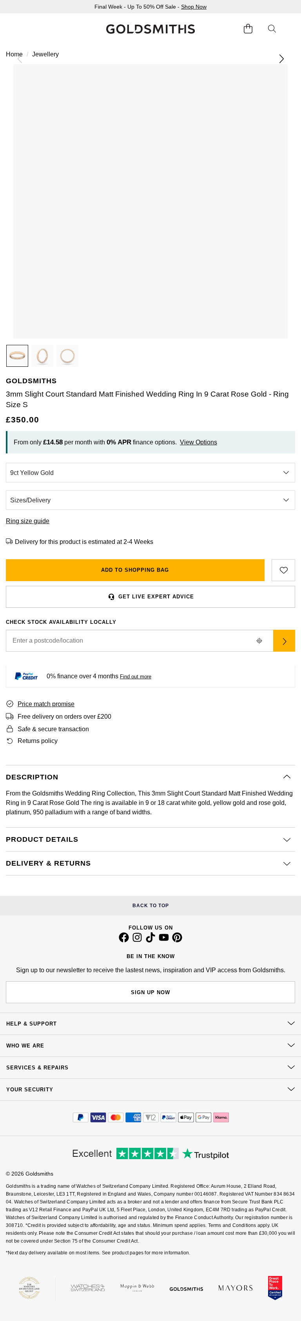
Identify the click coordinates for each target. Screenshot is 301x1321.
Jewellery (45, 54)
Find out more (135, 677)
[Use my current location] (259, 641)
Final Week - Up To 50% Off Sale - (150, 7)
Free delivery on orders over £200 (64, 716)
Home (14, 54)
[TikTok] (150, 940)
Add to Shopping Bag (135, 570)
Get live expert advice (156, 597)
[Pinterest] (177, 940)
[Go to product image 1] (17, 356)
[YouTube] (163, 940)
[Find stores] (284, 641)
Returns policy (38, 741)
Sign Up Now (150, 992)
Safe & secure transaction (53, 729)
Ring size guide (27, 521)
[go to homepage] (150, 29)
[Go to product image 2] (42, 356)
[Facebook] (124, 940)
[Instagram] (137, 940)
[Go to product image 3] (67, 356)
